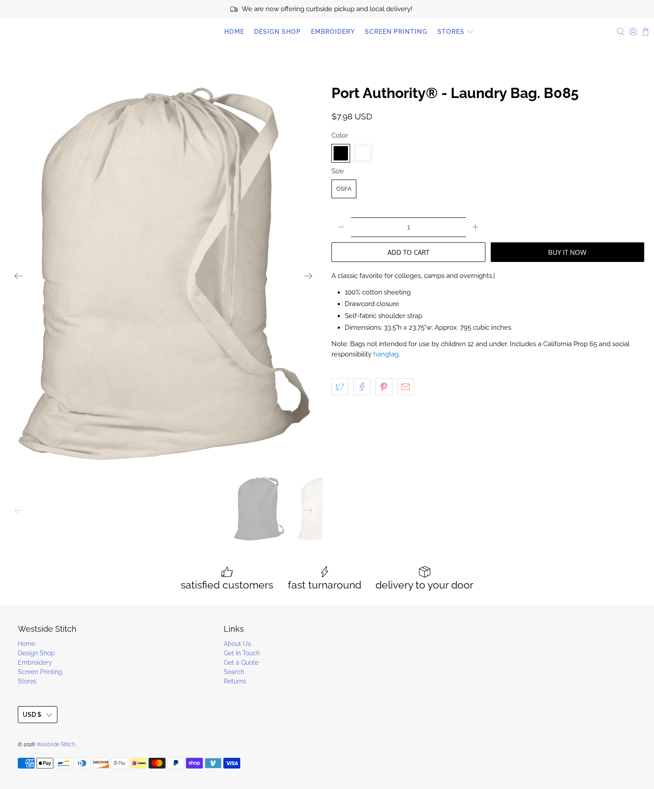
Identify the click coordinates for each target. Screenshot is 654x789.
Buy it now (567, 252)
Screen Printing (396, 31)
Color (339, 135)
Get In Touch (242, 653)
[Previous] (18, 276)
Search (234, 671)
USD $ (32, 714)
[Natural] (363, 153)
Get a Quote (241, 662)
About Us (237, 643)
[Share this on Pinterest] (383, 386)
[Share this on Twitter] (339, 386)
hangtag (386, 354)
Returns (235, 681)
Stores (450, 31)
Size (337, 171)
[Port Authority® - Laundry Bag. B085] (163, 276)
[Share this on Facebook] (361, 386)
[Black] (340, 153)
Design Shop (277, 31)
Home (234, 31)
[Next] (308, 276)
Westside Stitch (44, 31)
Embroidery (333, 31)
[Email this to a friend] (405, 386)
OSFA (343, 188)
